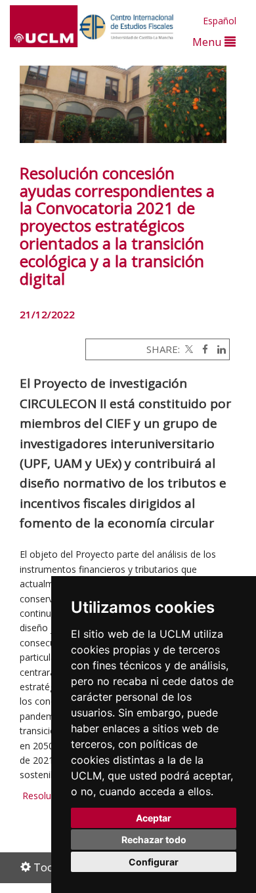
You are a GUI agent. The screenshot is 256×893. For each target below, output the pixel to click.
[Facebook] (202, 349)
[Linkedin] (218, 349)
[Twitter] (187, 349)
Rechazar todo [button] (153, 839)
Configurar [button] (154, 861)
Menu (208, 41)
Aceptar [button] (153, 817)
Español (219, 20)
